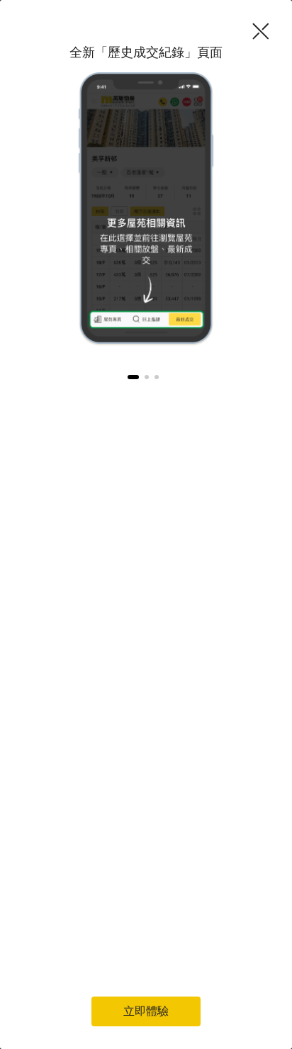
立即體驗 (146, 1011)
